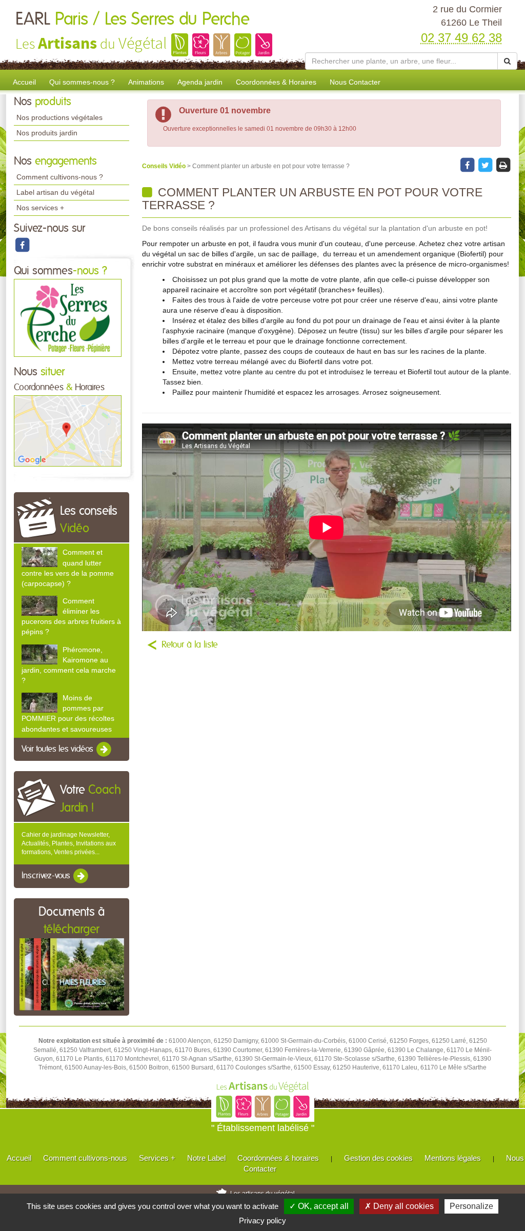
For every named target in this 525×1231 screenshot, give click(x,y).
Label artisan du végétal (55, 192)
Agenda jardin (200, 82)
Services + (157, 1158)
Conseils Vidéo (164, 166)
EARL (132, 19)
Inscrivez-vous (47, 876)
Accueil (24, 82)
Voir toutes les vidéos (58, 749)
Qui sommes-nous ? (82, 82)
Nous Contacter (355, 82)
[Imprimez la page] (503, 164)
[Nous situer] (68, 430)
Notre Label (206, 1158)
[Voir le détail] (39, 557)
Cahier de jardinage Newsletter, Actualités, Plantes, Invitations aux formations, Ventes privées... (69, 843)
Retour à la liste (189, 645)
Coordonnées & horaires (278, 1158)
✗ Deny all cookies (399, 1206)
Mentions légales (453, 1158)
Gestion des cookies (378, 1158)
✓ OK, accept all (319, 1206)
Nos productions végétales (59, 117)
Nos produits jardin (46, 133)
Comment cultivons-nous (85, 1158)
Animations (146, 82)
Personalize (471, 1206)
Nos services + (40, 208)
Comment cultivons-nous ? (59, 177)
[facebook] (22, 244)
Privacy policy (262, 1220)
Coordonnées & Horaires (276, 82)
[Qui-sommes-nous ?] (68, 317)
